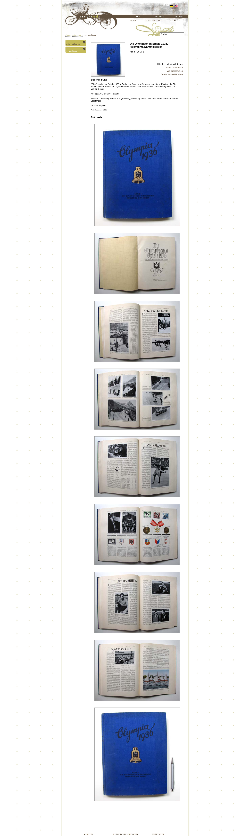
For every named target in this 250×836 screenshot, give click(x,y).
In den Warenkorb (174, 67)
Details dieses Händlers (172, 74)
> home (68, 35)
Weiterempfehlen (175, 71)
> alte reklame (77, 35)
